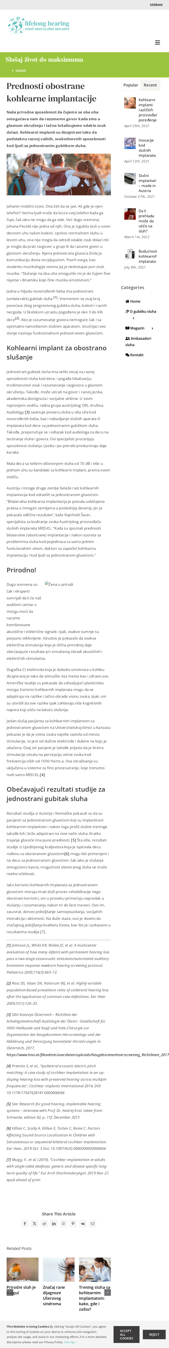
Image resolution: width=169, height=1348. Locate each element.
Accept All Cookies (126, 1334)
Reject (154, 1334)
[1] (9, 945)
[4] (42, 774)
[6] (67, 853)
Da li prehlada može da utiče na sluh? (146, 221)
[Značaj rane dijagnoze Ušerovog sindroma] (59, 1260)
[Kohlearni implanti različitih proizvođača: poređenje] (130, 100)
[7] (9, 1159)
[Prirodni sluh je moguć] (23, 1260)
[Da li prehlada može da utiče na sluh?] (130, 211)
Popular (130, 85)
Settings (70, 1342)
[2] (9, 983)
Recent (150, 85)
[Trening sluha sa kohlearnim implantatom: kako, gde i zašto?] (95, 1260)
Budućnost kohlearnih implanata (148, 256)
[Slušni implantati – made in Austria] (130, 176)
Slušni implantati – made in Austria (147, 183)
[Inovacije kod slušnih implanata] (130, 140)
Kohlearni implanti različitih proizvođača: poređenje (148, 109)
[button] (10, 1292)
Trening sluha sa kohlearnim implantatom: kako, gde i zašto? (94, 1298)
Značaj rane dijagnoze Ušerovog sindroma (54, 1296)
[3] (28, 412)
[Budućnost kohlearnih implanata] (130, 251)
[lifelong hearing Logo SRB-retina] (38, 18)
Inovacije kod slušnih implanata (147, 148)
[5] (73, 840)
